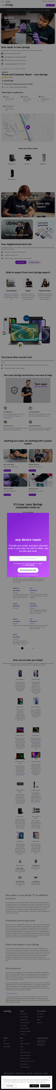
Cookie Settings (9, 1085)
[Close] (49, 1077)
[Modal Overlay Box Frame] (28, 545)
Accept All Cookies (45, 1085)
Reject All (34, 1085)
